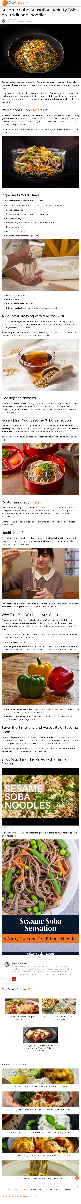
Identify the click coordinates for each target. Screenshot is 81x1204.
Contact (35, 1196)
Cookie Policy (25, 1196)
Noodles (39, 110)
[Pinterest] (14, 979)
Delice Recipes (12, 828)
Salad (36, 502)
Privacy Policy (14, 1196)
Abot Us (4, 1196)
